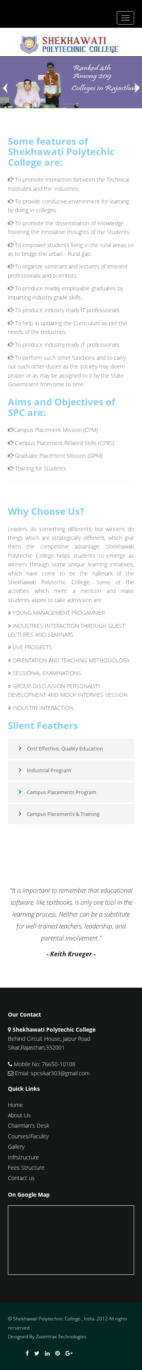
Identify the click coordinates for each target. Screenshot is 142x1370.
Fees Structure (26, 1167)
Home (15, 1105)
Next (136, 88)
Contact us (21, 1178)
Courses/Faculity (28, 1136)
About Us (19, 1115)
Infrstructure (23, 1157)
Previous (6, 88)
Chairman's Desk (28, 1125)
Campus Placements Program (61, 792)
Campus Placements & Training (62, 813)
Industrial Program (48, 770)
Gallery (16, 1146)
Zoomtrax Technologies (61, 1336)
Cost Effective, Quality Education (64, 748)
